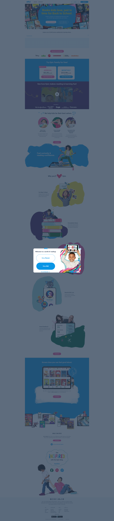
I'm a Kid (45, 266)
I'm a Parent (46, 258)
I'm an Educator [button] (45, 271)
